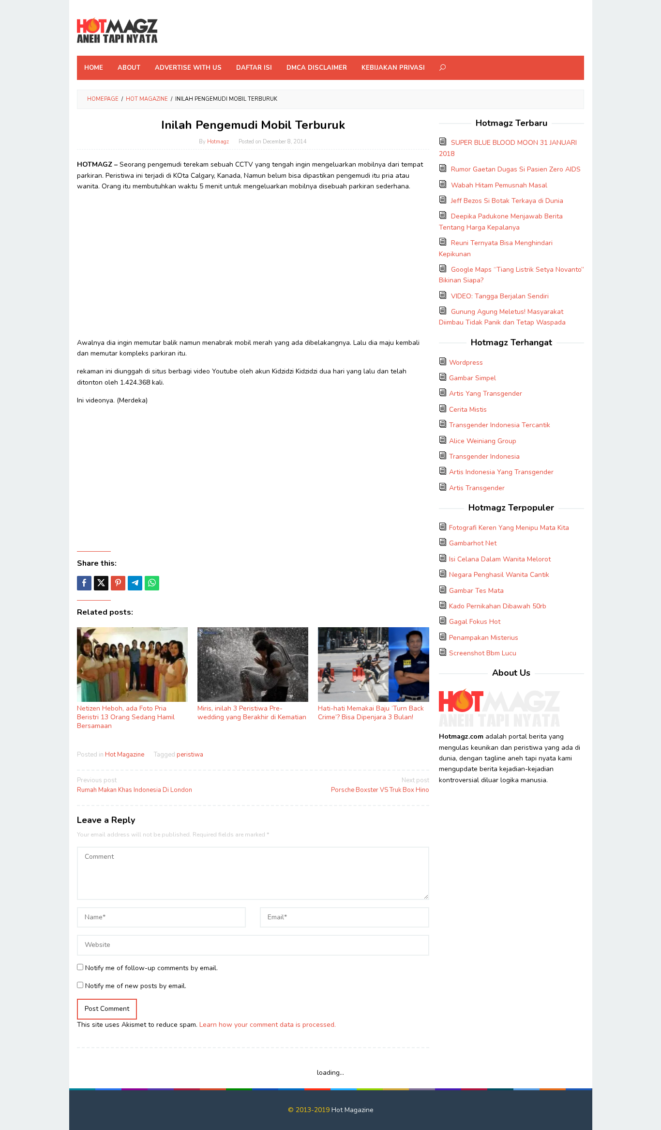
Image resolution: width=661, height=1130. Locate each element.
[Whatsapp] (152, 583)
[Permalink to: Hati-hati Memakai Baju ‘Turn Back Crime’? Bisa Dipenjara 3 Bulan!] (373, 664)
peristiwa (190, 754)
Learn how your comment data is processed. (267, 1024)
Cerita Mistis (468, 409)
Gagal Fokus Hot (474, 621)
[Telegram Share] (135, 583)
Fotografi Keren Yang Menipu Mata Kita (509, 527)
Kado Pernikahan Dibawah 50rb (497, 606)
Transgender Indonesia (484, 456)
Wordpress (466, 362)
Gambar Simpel (472, 378)
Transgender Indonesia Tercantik (499, 425)
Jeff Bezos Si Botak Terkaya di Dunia (507, 200)
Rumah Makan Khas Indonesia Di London (134, 785)
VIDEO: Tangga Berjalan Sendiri (500, 296)
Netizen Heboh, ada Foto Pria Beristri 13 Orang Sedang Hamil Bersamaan (126, 717)
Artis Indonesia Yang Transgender (501, 472)
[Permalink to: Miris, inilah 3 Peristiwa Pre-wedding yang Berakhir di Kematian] (252, 664)
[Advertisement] (253, 267)
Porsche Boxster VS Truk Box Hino (380, 785)
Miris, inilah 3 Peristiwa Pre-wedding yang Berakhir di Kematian (251, 713)
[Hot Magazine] (117, 30)
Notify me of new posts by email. (135, 986)
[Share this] (84, 583)
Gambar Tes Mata (476, 590)
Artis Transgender (477, 488)
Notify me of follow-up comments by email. (151, 968)
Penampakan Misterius (483, 637)
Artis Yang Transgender (485, 393)
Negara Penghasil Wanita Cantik (499, 574)
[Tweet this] (101, 583)
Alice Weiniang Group (482, 441)
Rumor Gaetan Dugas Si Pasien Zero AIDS (516, 169)
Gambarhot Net (472, 543)
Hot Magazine (124, 754)
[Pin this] (118, 583)
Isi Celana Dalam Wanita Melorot (500, 559)
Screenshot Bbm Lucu (482, 653)
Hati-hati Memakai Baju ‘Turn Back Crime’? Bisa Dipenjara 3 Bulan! (371, 713)
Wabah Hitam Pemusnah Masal (499, 185)
